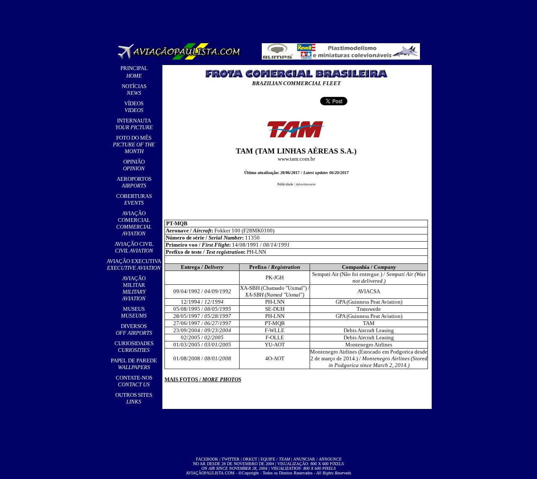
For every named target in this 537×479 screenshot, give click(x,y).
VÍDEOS (133, 106)
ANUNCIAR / (317, 459)
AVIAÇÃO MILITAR (134, 288)
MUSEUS (134, 312)
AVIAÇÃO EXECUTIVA (134, 264)
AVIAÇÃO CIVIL (134, 247)
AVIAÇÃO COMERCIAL (133, 223)
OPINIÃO (134, 165)
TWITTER (231, 459)
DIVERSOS (134, 329)
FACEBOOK (207, 459)
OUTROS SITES (133, 398)
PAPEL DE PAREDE (134, 363)
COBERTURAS (134, 199)
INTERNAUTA (134, 123)
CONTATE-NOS (134, 381)
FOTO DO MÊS (134, 144)
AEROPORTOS (134, 182)
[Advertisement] (270, 19)
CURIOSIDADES (134, 346)
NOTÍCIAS (134, 89)
